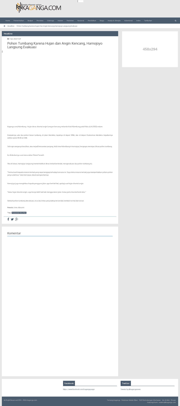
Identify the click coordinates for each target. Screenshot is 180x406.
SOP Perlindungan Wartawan (150, 400)
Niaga (102, 21)
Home (8, 21)
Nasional (81, 21)
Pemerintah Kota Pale (19, 212)
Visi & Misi (166, 400)
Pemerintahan (19, 21)
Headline (10, 26)
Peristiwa (40, 21)
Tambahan (148, 21)
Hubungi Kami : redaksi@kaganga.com (161, 402)
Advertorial (128, 21)
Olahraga (50, 21)
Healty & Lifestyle (114, 21)
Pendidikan (92, 21)
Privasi (173, 400)
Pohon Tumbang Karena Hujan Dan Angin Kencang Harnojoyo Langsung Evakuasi (47, 26)
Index (138, 21)
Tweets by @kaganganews (131, 389)
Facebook (69, 383)
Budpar (30, 21)
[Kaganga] (38, 7)
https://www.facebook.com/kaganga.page (79, 389)
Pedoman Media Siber (129, 400)
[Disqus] (60, 273)
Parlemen (70, 21)
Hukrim (60, 21)
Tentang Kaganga (113, 400)
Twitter (126, 383)
